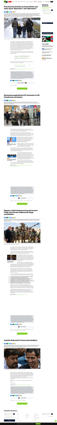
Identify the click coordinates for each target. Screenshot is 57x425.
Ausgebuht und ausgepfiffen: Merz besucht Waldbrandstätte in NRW (46, 55)
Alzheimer (12, 200)
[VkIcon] (47, 1)
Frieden (12, 329)
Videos (24, 1)
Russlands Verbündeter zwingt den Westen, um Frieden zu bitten (47, 49)
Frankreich (15, 85)
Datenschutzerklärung (36, 414)
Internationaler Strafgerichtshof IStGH (26, 329)
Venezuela (19, 400)
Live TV (10, 1)
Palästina (21, 330)
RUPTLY (18, 419)
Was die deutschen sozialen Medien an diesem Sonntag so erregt (47, 52)
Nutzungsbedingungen (36, 415)
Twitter (9, 420)
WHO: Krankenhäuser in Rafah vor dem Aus (22, 294)
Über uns (35, 416)
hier (28, 423)
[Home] (6, 2)
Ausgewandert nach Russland (27, 415)
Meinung (19, 1)
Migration (16, 200)
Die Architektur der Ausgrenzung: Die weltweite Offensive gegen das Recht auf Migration (11, 160)
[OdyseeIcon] (49, 1)
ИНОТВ (18, 417)
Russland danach (27, 414)
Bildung (11, 85)
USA (31, 200)
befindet (16, 380)
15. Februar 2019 (23, 66)
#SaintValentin (19, 57)
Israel (32, 329)
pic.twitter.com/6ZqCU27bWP (24, 57)
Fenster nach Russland (19, 420)
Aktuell (13, 1)
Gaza (14, 329)
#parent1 (20, 56)
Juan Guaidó (12, 400)
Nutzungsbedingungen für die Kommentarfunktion (37, 417)
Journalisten (31, 1)
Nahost (11, 330)
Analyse (16, 1)
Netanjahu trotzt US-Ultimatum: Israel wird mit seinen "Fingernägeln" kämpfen (11, 261)
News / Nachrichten (20, 200)
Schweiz (36, 1)
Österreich (40, 1)
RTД (17, 418)
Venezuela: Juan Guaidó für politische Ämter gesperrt (23, 384)
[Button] (52, 10)
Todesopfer (28, 200)
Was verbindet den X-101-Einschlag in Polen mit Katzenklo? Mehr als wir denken (47, 59)
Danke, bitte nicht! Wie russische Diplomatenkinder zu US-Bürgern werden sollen (11, 145)
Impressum (35, 413)
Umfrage (22, 1)
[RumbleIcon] (48, 1)
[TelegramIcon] (45, 1)
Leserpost (27, 1)
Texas (24, 200)
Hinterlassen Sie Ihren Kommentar (22, 88)
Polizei (16, 400)
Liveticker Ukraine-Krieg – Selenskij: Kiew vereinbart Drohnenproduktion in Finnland (47, 46)
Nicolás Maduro (23, 400)
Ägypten (24, 330)
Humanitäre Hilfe (18, 329)
